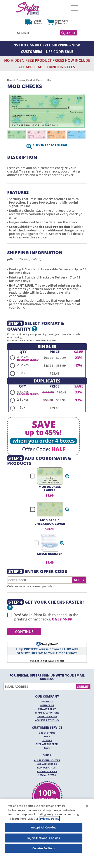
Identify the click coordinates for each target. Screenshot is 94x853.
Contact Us (47, 705)
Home (10, 79)
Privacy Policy (47, 709)
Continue (24, 631)
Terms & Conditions (47, 712)
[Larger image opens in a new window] (47, 111)
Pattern (40, 79)
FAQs (47, 747)
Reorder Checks (47, 767)
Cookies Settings (43, 848)
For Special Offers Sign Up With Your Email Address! (47, 677)
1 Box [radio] (21, 373)
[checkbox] (48, 476)
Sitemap (47, 740)
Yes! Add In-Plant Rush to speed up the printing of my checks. (46, 617)
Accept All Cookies (43, 827)
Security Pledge (47, 716)
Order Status (47, 732)
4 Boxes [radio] (23, 357)
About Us (47, 701)
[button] (67, 476)
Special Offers (47, 775)
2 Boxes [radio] (23, 365)
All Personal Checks (47, 760)
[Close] (87, 806)
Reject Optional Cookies (43, 838)
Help (47, 736)
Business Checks (47, 771)
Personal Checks (25, 79)
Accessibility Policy (47, 720)
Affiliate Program (47, 744)
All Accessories (47, 764)
